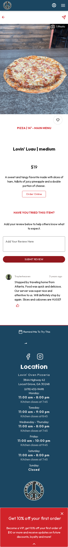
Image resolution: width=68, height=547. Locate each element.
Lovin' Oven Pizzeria (34, 491)
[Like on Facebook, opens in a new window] (28, 357)
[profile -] (54, 5)
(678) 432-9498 (34, 389)
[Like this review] (18, 305)
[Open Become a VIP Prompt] (34, 544)
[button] (4, 17)
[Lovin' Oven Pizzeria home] (19, 5)
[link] (34, 194)
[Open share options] (64, 17)
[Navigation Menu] (63, 5)
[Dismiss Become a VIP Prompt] (62, 513)
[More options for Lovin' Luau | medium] (57, 120)
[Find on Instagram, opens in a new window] (40, 357)
